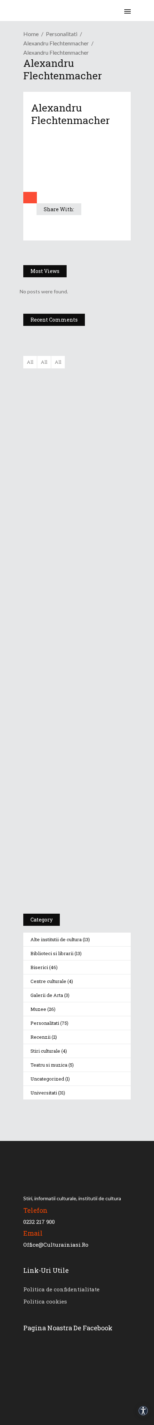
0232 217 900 (39, 1221)
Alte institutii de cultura (56, 939)
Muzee (38, 1009)
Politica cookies (45, 1301)
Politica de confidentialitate (61, 1289)
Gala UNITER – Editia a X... (93, 413)
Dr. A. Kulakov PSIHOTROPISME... (97, 484)
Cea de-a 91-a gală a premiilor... (98, 519)
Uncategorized (47, 1079)
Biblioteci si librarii (51, 953)
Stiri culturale (45, 1051)
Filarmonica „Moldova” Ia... (91, 378)
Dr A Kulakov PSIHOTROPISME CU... (95, 452)
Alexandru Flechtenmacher (56, 43)
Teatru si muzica (48, 1065)
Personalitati (61, 33)
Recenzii (40, 1037)
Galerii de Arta (46, 995)
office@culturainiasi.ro (55, 1244)
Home (31, 33)
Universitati (43, 1092)
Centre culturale (48, 981)
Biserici (39, 967)
